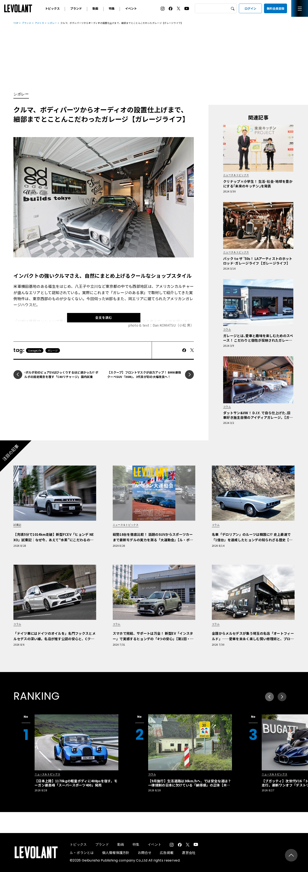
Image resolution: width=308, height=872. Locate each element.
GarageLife (34, 350)
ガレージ (53, 350)
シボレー (52, 23)
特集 (112, 8)
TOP (15, 23)
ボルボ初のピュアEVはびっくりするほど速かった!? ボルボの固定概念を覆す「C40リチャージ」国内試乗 (61, 374)
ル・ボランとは (82, 852)
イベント (131, 8)
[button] (282, 696)
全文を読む (103, 317)
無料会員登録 (275, 8)
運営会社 (188, 852)
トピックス (52, 8)
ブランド (76, 8)
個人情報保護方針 (115, 852)
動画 (95, 8)
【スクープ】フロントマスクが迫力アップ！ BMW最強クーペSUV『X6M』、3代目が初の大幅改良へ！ (144, 374)
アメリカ (39, 23)
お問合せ (144, 852)
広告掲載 (166, 852)
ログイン (250, 8)
